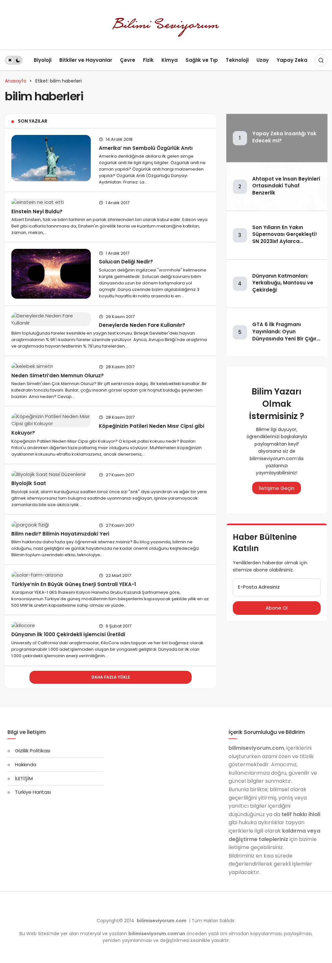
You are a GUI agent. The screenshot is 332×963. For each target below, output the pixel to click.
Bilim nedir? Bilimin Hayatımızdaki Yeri (60, 533)
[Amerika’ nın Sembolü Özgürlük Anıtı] (51, 158)
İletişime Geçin (276, 488)
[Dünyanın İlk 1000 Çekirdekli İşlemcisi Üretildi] (51, 625)
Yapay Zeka (292, 60)
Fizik (148, 60)
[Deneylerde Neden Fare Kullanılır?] (51, 319)
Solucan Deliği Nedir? (126, 261)
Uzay (262, 60)
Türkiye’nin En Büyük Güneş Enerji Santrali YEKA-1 (73, 584)
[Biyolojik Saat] (51, 474)
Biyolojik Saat (28, 483)
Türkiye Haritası (33, 792)
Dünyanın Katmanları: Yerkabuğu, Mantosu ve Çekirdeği (282, 282)
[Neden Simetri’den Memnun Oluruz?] (51, 366)
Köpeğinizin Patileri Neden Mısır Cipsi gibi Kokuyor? (107, 429)
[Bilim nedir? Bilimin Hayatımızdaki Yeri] (51, 524)
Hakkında (25, 764)
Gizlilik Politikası (32, 750)
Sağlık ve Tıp (201, 60)
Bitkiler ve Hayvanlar (85, 60)
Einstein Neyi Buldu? (37, 211)
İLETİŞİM (24, 778)
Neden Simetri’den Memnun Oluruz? (57, 375)
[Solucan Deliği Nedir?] (51, 274)
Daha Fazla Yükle (110, 677)
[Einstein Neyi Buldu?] (51, 202)
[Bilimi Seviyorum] (165, 24)
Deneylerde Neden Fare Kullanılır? (142, 325)
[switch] (14, 60)
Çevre (127, 60)
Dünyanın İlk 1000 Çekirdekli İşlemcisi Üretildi (68, 634)
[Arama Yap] (321, 60)
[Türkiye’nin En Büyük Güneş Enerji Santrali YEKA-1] (51, 575)
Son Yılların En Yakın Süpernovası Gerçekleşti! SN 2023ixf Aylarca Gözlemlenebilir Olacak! (284, 238)
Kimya (169, 60)
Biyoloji (43, 60)
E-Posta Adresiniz (259, 586)
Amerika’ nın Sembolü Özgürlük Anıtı (146, 147)
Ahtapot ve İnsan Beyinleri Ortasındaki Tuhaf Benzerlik (286, 185)
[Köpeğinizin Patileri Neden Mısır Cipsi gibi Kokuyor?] (51, 420)
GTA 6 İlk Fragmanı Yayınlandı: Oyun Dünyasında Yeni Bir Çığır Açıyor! (284, 335)
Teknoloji (237, 60)
